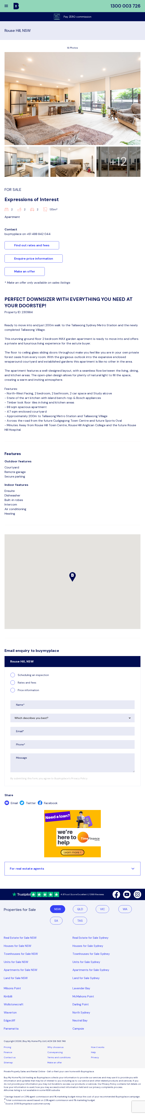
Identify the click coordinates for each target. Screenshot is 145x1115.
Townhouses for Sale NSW (21, 954)
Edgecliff (9, 1020)
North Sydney (81, 1012)
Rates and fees (27, 682)
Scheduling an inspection (33, 675)
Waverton (10, 1012)
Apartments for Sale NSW (20, 970)
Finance (8, 1052)
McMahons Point (83, 996)
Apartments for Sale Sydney (90, 970)
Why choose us (55, 1047)
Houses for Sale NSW (17, 946)
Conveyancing (55, 1052)
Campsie (78, 1029)
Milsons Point (12, 988)
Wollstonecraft (13, 1004)
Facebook (50, 803)
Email (14, 803)
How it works (97, 1047)
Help (93, 1052)
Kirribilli (8, 996)
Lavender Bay (81, 988)
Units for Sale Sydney (86, 962)
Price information (28, 690)
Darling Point (80, 1004)
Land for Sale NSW (16, 978)
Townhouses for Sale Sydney (91, 954)
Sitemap (8, 1062)
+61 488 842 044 (39, 234)
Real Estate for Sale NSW (20, 938)
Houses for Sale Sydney (87, 946)
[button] (9, 6)
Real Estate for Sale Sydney (90, 938)
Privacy (95, 1057)
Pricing (7, 1047)
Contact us (10, 1057)
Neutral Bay (79, 1020)
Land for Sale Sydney (85, 978)
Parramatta (11, 1029)
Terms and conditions (59, 1057)
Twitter (30, 803)
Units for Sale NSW (16, 962)
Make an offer (24, 271)
